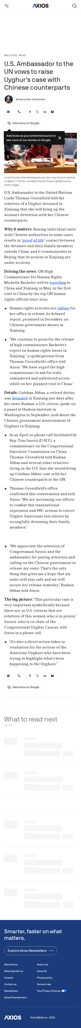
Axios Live (42, 964)
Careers (8, 977)
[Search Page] (74, 5)
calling (63, 308)
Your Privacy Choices (48, 991)
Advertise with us (13, 971)
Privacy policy (45, 977)
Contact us (10, 984)
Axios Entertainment (15, 997)
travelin (57, 283)
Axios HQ (42, 971)
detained (20, 398)
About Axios (10, 964)
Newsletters (11, 991)
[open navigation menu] (6, 5)
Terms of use (44, 984)
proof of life (33, 240)
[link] (8, 111)
